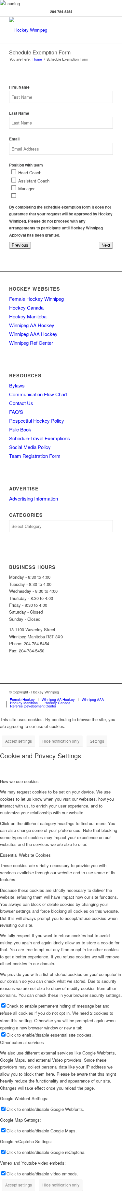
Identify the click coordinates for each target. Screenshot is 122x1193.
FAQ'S (16, 411)
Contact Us (21, 403)
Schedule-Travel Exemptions (39, 438)
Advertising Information (33, 498)
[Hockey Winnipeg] (50, 30)
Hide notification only (60, 741)
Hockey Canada (26, 307)
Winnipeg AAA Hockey (33, 333)
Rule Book (20, 429)
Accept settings (18, 741)
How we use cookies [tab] (19, 781)
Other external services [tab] (22, 1042)
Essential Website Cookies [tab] (25, 855)
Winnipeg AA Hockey (31, 325)
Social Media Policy (30, 447)
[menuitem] (22, 699)
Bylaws (17, 385)
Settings (97, 741)
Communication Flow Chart (38, 394)
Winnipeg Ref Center (31, 342)
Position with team (26, 165)
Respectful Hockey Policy (36, 420)
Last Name (19, 113)
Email (14, 139)
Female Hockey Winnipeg (36, 298)
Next (106, 245)
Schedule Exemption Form (40, 52)
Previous (20, 245)
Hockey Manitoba (28, 316)
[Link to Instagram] (108, 692)
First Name (19, 87)
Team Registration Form (35, 455)
